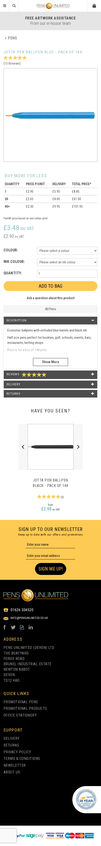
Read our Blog (22, 627)
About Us (12, 772)
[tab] (50, 320)
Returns (11, 745)
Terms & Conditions (22, 758)
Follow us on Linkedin (31, 627)
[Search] (14, 5)
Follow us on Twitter (13, 627)
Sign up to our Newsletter (50, 531)
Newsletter (15, 765)
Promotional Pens (21, 702)
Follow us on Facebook (5, 627)
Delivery (12, 738)
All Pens (50, 309)
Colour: (11, 250)
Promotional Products (25, 708)
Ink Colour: (14, 261)
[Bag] (94, 5)
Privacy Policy (17, 752)
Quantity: (13, 273)
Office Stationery (20, 715)
